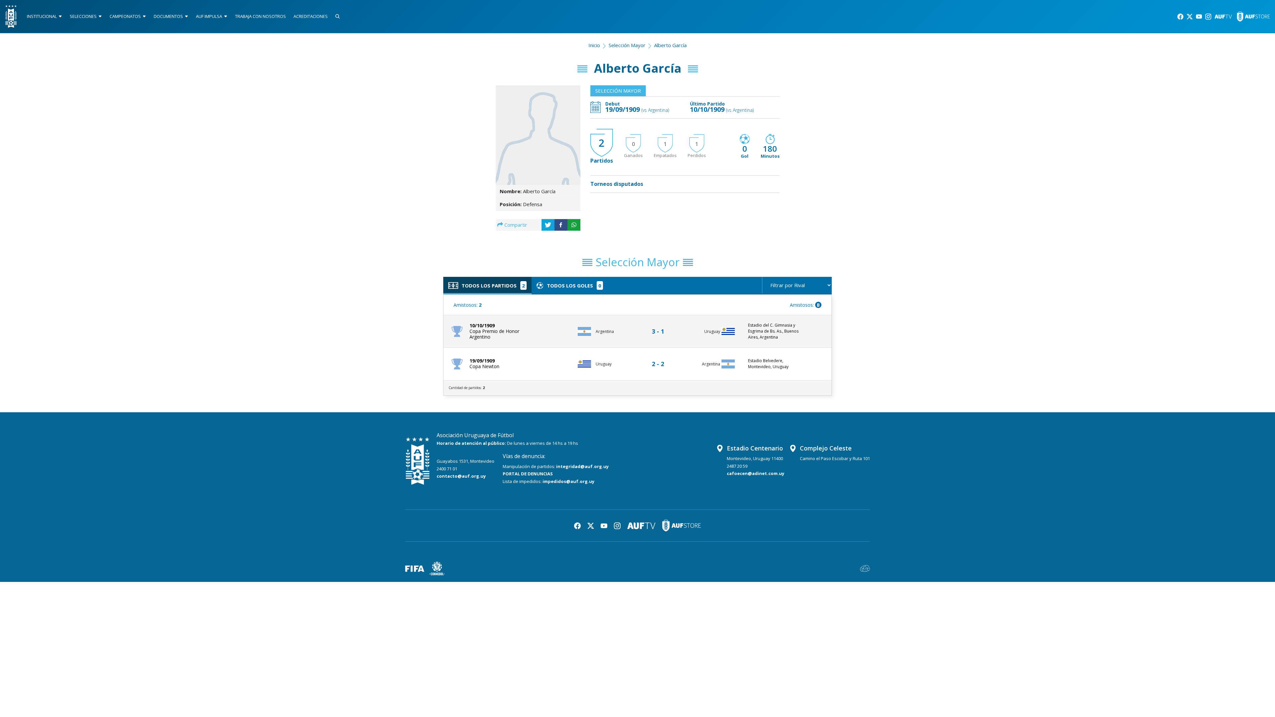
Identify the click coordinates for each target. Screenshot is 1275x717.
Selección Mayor (627, 45)
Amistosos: (467, 305)
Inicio (594, 45)
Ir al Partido (660, 325)
